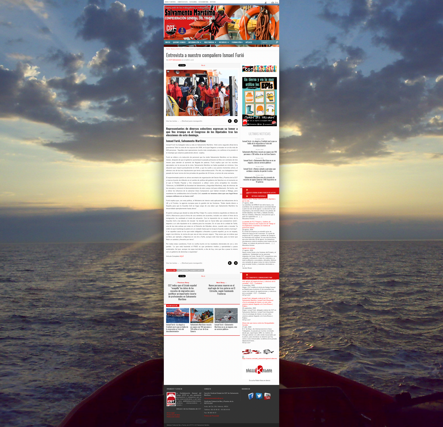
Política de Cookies (173, 417)
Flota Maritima (203, 2)
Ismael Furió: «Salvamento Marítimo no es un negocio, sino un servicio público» (226, 326)
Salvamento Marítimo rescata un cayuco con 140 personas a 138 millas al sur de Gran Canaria (200, 328)
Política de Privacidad (211, 416)
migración (185, 270)
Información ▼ (195, 42)
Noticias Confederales (259, 196)
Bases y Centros (170, 2)
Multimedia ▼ (210, 42)
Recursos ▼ (224, 42)
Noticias (213, 2)
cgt (179, 270)
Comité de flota (182, 2)
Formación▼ (237, 42)
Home (168, 49)
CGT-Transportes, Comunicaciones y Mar (259, 278)
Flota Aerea (193, 2)
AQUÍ (182, 256)
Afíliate (249, 42)
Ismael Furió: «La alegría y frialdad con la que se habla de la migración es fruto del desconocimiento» (177, 328)
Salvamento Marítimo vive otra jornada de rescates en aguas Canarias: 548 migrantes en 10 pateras (259, 179)
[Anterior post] (230, 121)
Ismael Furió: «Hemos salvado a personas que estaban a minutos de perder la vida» (260, 170)
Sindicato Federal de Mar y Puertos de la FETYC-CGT (261, 193)
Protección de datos (173, 415)
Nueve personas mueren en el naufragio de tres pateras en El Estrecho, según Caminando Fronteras (221, 289)
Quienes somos (179, 42)
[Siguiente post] (236, 121)
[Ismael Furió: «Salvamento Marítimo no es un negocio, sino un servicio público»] (226, 322)
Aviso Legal (171, 413)
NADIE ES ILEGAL (248, 248)
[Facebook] (251, 400)
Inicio (167, 42)
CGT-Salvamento (174, 60)
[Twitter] (259, 400)
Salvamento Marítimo (196, 270)
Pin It (203, 65)
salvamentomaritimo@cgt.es (213, 398)
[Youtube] (267, 400)
